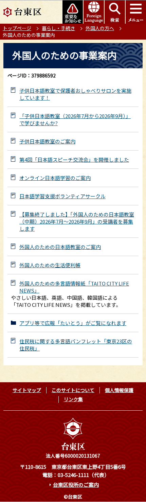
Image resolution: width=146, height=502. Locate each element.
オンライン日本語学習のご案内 (55, 177)
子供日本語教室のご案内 (47, 141)
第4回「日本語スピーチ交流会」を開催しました (74, 159)
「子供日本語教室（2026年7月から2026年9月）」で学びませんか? (75, 119)
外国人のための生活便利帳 (49, 265)
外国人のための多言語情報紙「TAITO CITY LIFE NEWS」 (74, 287)
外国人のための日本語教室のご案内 (60, 246)
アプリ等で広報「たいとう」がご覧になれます (72, 322)
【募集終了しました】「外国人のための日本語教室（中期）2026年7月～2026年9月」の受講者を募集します (76, 221)
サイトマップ (27, 390)
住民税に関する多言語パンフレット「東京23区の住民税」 (75, 345)
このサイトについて (73, 390)
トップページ (17, 28)
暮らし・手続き (58, 28)
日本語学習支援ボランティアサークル (62, 196)
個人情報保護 (119, 390)
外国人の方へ (100, 28)
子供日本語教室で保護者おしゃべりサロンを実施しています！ (75, 94)
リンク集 (73, 399)
